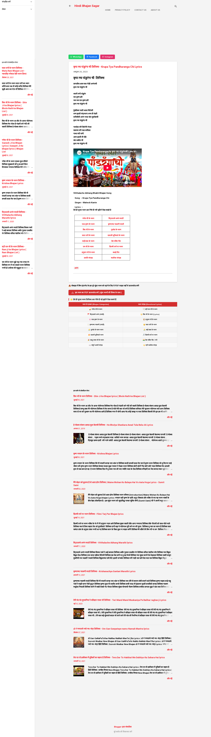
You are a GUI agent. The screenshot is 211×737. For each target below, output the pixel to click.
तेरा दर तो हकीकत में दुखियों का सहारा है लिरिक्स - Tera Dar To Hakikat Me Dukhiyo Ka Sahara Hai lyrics (119, 657)
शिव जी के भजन (88, 230)
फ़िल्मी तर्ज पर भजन (116, 247)
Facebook (93, 57)
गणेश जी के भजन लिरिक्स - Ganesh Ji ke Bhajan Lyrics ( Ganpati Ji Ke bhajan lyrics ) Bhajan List (12, 146)
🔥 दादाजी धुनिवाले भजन (95, 335)
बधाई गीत (116, 252)
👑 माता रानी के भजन (150, 325)
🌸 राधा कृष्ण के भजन (95, 319)
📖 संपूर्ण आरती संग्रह (96, 345)
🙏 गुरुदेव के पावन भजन (95, 330)
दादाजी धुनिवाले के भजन (116, 235)
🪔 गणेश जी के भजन (95, 309)
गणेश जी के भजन (88, 218)
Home (108, 10)
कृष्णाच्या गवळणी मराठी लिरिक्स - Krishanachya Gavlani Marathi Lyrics (104, 571)
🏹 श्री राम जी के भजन (150, 309)
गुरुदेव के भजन (116, 230)
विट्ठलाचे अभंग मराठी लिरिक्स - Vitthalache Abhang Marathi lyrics (102, 542)
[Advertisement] (123, 35)
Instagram (109, 57)
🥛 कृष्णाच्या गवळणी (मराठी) (95, 325)
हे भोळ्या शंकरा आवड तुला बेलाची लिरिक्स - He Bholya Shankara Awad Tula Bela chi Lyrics (113, 425)
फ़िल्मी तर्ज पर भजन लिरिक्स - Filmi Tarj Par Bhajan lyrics (98, 514)
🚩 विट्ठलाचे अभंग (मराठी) (95, 314)
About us (155, 10)
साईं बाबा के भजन (88, 241)
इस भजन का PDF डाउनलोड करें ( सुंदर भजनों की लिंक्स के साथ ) (98, 292)
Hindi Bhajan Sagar (87, 6)
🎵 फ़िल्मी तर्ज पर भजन (150, 335)
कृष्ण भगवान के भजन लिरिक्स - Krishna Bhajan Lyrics (96, 453)
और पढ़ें (169, 417)
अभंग (76, 268)
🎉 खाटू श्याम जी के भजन (96, 340)
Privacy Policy (122, 10)
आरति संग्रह (88, 258)
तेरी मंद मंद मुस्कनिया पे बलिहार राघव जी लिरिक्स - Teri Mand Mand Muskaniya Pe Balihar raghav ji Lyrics (119, 600)
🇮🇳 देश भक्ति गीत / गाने (150, 340)
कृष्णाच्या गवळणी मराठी (116, 224)
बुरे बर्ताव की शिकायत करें (123, 731)
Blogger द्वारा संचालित (123, 727)
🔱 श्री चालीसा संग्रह (150, 345)
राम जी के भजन (88, 247)
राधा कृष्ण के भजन (88, 224)
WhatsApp (77, 57)
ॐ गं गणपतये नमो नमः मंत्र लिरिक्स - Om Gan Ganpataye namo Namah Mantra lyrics (111, 628)
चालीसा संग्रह (116, 258)
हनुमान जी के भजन (88, 252)
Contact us (140, 10)
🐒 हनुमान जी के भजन (150, 319)
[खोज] (175, 6)
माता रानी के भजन (88, 235)
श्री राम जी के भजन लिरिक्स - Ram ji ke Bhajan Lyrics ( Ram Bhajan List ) (14, 249)
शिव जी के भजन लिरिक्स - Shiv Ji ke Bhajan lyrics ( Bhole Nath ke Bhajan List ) (109, 396)
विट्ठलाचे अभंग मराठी (116, 218)
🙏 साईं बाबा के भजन (150, 330)
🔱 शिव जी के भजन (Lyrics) (149, 314)
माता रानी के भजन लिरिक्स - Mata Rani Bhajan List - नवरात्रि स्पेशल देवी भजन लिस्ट (14, 71)
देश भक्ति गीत (116, 241)
